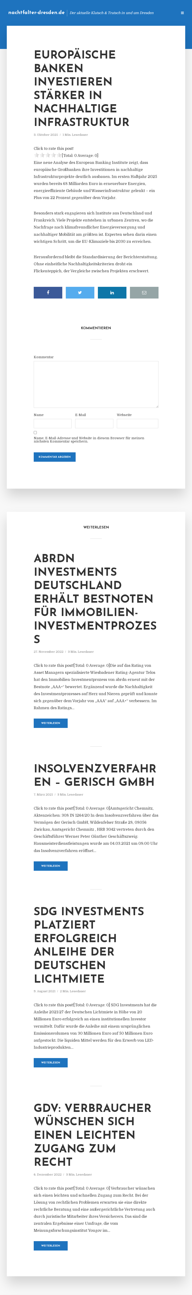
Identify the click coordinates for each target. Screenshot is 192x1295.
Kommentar (44, 357)
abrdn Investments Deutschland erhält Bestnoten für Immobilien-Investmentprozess (95, 600)
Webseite (124, 415)
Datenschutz (164, 12)
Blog (99, 12)
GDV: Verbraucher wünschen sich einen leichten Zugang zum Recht (92, 1136)
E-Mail (80, 415)
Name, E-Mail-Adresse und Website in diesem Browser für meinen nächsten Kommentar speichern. (89, 439)
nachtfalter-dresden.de (36, 12)
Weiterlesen (50, 723)
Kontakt (117, 12)
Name (39, 415)
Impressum (139, 12)
